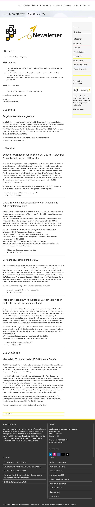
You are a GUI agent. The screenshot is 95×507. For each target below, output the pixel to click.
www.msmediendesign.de (56, 504)
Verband (77, 48)
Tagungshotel (55, 492)
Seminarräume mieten (57, 466)
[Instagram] (54, 454)
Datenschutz (73, 504)
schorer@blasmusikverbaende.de (14, 140)
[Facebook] (58, 454)
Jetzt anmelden (78, 109)
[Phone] (67, 454)
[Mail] (63, 454)
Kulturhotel (78, 56)
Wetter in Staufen (56, 488)
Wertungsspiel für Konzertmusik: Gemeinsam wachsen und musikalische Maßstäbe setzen (23, 476)
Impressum (66, 504)
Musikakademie (79, 52)
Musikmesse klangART (58, 483)
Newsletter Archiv (80, 69)
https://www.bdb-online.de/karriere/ (15, 133)
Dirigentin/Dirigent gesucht (59, 479)
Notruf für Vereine (56, 471)
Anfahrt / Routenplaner (58, 462)
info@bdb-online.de (56, 442)
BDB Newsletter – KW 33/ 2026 (15, 481)
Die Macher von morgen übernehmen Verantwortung (22, 466)
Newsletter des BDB (57, 475)
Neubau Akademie (80, 65)
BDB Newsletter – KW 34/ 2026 (15, 471)
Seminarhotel (54, 496)
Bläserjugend (78, 60)
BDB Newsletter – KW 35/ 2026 (15, 462)
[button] (89, 5)
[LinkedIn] (50, 454)
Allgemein (77, 43)
